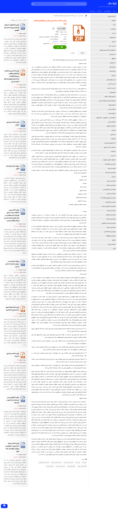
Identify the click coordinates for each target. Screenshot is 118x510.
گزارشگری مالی (70, 466)
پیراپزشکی (112, 37)
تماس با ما (92, 11)
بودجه (83, 462)
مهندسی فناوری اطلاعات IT (107, 198)
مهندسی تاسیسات (110, 172)
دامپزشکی (112, 63)
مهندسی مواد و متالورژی (108, 223)
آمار (114, 25)
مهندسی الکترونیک (110, 164)
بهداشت (113, 29)
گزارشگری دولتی (81, 466)
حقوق (113, 58)
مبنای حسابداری (60, 466)
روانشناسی (112, 71)
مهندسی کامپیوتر (110, 202)
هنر (114, 248)
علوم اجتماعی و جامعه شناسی (107, 101)
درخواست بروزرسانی (44, 37)
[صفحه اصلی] (86, 15)
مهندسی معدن (111, 210)
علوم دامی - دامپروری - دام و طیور (105, 118)
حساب (76, 462)
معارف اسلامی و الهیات (109, 160)
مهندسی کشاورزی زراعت (108, 206)
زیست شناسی (111, 88)
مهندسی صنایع (111, 185)
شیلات (113, 177)
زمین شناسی (111, 84)
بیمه (113, 33)
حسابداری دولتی (68, 462)
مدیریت (113, 156)
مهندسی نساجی (111, 227)
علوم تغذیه (111, 113)
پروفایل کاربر (107, 11)
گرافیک (113, 139)
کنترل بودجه (49, 466)
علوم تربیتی (112, 109)
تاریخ (113, 42)
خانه (114, 11)
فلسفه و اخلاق (111, 126)
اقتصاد (113, 20)
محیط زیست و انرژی (109, 147)
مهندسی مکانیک (110, 219)
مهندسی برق (111, 168)
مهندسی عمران (111, 193)
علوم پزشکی (112, 105)
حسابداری (112, 54)
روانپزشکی (112, 67)
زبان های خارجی (111, 80)
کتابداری (113, 134)
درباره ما (99, 11)
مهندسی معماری (110, 215)
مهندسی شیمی (111, 181)
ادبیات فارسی (111, 16)
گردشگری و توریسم (109, 143)
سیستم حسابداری (55, 462)
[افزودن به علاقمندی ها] (53, 29)
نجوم (113, 240)
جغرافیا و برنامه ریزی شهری (107, 50)
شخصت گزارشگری (43, 462)
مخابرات (113, 151)
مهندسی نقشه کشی (109, 232)
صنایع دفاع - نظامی (110, 96)
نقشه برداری (111, 244)
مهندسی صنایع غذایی (109, 189)
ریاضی (113, 75)
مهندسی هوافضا (110, 236)
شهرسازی (112, 92)
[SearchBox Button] (33, 4)
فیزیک (113, 130)
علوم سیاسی (111, 122)
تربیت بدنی (112, 46)
